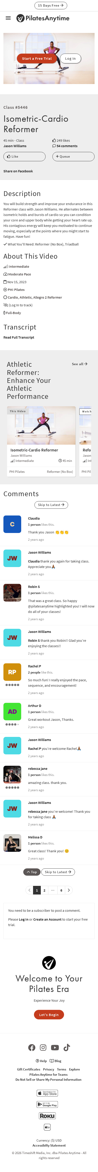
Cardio (13, 297)
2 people (34, 672)
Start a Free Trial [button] (37, 58)
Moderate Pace (19, 274)
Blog (57, 1061)
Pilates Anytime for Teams (48, 1074)
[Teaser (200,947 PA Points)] (12, 787)
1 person (34, 524)
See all (78, 364)
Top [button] (33, 872)
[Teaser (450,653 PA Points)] (12, 684)
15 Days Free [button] (49, 5)
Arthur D (34, 705)
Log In (23, 919)
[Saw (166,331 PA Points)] (12, 724)
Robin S (34, 586)
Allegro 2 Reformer (47, 297)
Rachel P (34, 666)
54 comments (67, 146)
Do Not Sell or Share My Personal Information (48, 1079)
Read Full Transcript (18, 337)
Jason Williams (14, 146)
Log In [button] (70, 58)
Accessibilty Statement (49, 1145)
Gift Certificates (28, 1069)
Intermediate (19, 266)
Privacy (48, 1069)
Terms (61, 1069)
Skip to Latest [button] (49, 505)
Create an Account (47, 919)
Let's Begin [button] (49, 1014)
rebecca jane (37, 768)
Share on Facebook (18, 171)
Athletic (26, 297)
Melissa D (35, 837)
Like (14, 156)
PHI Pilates (16, 289)
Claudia (34, 518)
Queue (64, 156)
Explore (74, 1069)
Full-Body (13, 312)
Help (43, 1061)
